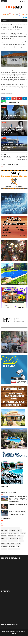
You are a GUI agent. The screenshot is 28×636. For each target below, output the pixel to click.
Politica (21, 541)
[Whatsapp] (3, 101)
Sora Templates (10, 631)
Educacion (23, 533)
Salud (18, 546)
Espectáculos (4, 538)
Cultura (19, 530)
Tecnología (11, 548)
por (8, 543)
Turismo (18, 548)
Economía (16, 533)
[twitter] (25, 1)
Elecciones (3, 535)
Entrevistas (20, 535)
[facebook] (20, 1)
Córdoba (17, 528)
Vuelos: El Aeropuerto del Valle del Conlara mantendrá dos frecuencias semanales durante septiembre (14, 146)
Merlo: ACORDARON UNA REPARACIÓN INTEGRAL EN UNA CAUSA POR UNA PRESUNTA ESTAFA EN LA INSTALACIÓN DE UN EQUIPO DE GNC (13, 130)
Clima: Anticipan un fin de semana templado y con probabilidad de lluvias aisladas (14, 116)
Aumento (11, 528)
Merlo (20, 538)
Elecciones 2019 (12, 535)
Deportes (3, 533)
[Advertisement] (14, 575)
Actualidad (4, 528)
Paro (10, 541)
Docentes (10, 533)
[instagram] (23, 1)
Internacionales (14, 538)
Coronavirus (4, 530)
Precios (19, 543)
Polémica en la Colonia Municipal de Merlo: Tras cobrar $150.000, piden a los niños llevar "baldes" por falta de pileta (18, 499)
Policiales (13, 29)
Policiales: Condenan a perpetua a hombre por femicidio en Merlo (18, 505)
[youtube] (27, 1)
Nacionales (4, 541)
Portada (4, 21)
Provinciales (4, 546)
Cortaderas (12, 530)
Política (3, 543)
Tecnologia (4, 548)
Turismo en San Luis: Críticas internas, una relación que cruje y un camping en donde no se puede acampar (18, 513)
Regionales (12, 546)
